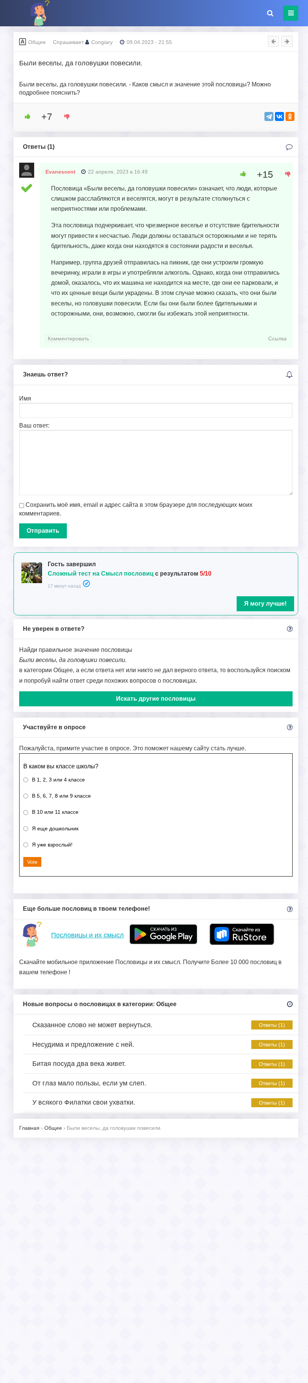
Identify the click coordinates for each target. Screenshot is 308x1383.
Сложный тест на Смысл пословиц (101, 573)
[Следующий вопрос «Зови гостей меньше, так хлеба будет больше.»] (287, 41)
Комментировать (68, 339)
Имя (25, 398)
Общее (37, 42)
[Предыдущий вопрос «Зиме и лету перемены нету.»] (273, 41)
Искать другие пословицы (156, 698)
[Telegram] (268, 116)
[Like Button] (24, 116)
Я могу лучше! (265, 603)
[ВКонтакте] (279, 116)
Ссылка (277, 339)
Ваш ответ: (34, 425)
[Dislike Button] (64, 116)
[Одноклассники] (289, 116)
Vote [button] (32, 862)
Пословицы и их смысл (87, 935)
